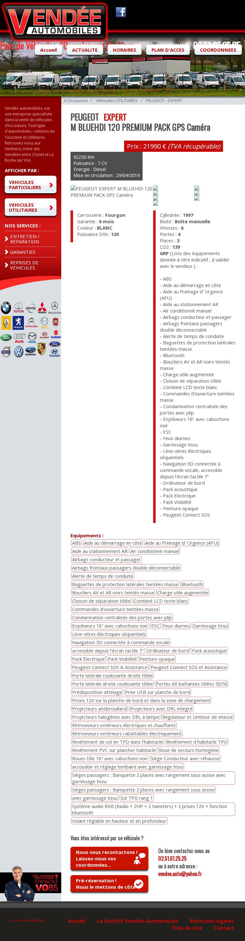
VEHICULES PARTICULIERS (25, 184)
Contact (223, 927)
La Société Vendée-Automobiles (138, 920)
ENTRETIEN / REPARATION (24, 239)
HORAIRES (124, 50)
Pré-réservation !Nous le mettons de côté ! (107, 883)
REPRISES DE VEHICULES (24, 265)
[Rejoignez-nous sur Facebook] (120, 15)
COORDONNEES (218, 50)
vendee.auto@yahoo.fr (180, 874)
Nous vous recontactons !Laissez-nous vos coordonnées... (106, 858)
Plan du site (187, 927)
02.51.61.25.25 (172, 858)
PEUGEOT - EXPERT (164, 100)
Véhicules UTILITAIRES (117, 100)
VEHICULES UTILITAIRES (23, 207)
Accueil (48, 50)
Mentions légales (212, 920)
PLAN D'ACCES (168, 50)
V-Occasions (76, 100)
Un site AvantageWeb (26, 920)
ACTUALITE (85, 50)
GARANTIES (22, 252)
